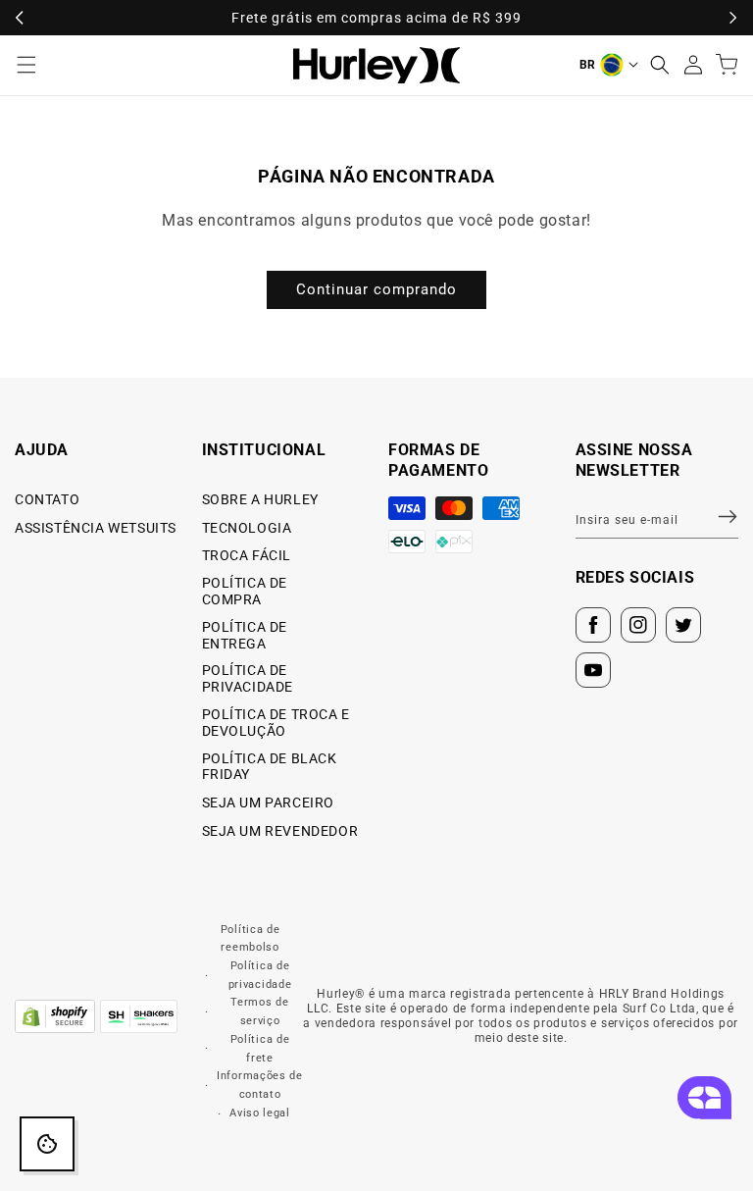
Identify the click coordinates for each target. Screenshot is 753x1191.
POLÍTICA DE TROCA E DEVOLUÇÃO (276, 722)
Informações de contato (260, 1085)
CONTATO (47, 499)
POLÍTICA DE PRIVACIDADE (248, 678)
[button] (660, 65)
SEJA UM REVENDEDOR (280, 831)
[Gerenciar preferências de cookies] (47, 1143)
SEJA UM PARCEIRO (268, 802)
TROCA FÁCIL (247, 555)
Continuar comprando (376, 289)
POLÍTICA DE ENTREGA (245, 635)
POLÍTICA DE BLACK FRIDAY (269, 767)
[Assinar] (715, 517)
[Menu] (26, 65)
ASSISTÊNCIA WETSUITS (95, 528)
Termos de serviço (259, 1011)
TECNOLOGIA (247, 528)
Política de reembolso (250, 939)
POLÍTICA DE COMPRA (245, 591)
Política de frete (260, 1048)
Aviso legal (259, 1113)
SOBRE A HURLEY (260, 499)
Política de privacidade (260, 975)
